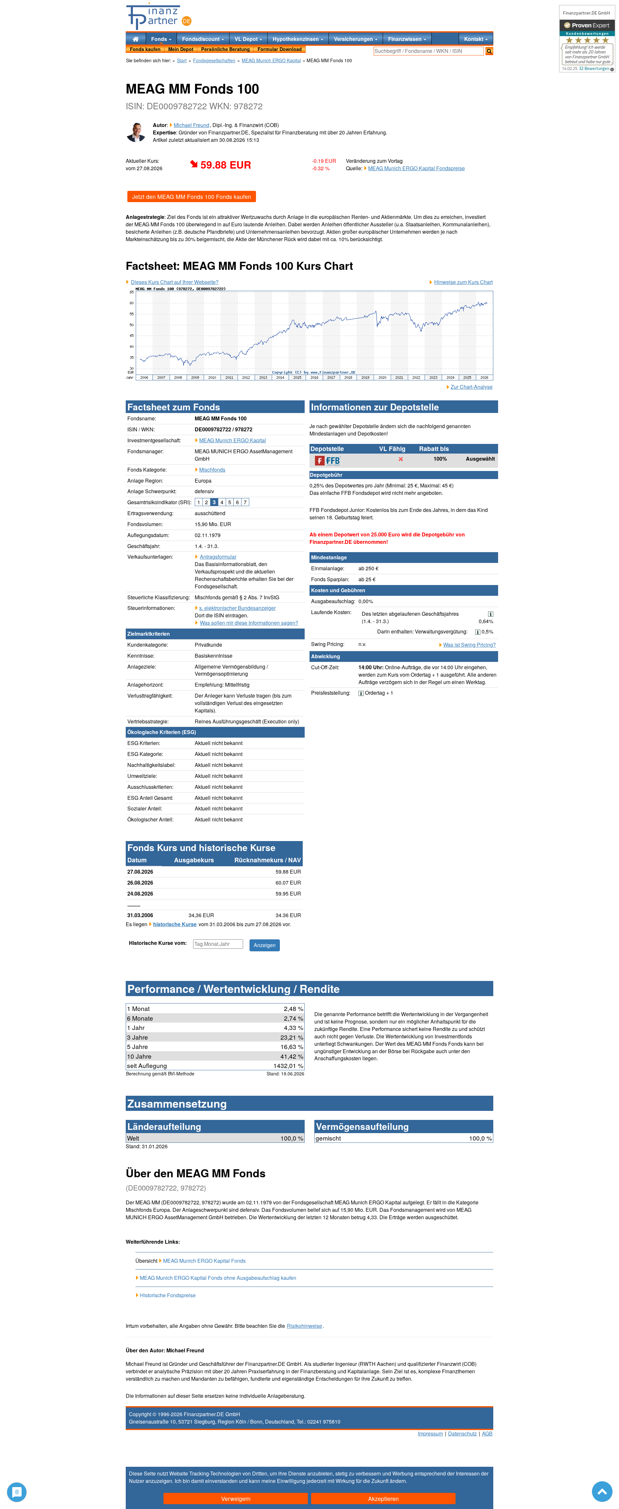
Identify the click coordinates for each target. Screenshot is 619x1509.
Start (182, 60)
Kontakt (474, 39)
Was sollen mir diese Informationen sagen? (249, 622)
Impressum (430, 1433)
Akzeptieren (383, 1498)
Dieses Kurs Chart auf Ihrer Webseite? (175, 282)
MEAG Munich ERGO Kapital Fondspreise (416, 168)
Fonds (159, 39)
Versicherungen (354, 39)
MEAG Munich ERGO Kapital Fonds (204, 1260)
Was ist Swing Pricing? (469, 644)
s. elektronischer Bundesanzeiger (237, 608)
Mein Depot (180, 49)
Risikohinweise (304, 1325)
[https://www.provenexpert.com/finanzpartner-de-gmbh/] (587, 39)
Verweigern (236, 1498)
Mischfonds (212, 469)
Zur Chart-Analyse (472, 386)
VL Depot (247, 39)
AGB (487, 1433)
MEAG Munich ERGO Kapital (232, 440)
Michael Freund (191, 125)
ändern (398, 1481)
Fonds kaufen (145, 49)
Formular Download (280, 49)
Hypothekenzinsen (296, 39)
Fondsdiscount (201, 39)
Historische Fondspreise (168, 1295)
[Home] (136, 38)
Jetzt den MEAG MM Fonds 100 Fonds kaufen (191, 196)
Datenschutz (462, 1433)
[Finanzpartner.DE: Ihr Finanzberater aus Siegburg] (159, 16)
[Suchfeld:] (429, 51)
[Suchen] (489, 51)
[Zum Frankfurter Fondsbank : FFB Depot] (331, 460)
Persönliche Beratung (225, 49)
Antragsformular (218, 556)
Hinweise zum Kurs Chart (463, 282)
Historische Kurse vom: (158, 942)
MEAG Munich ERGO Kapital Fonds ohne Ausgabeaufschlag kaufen (218, 1277)
